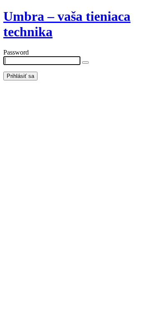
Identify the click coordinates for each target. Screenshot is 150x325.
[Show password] (85, 62)
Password (16, 52)
